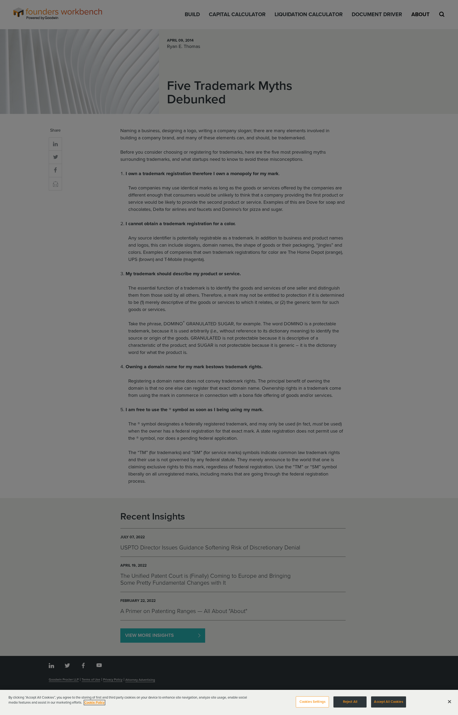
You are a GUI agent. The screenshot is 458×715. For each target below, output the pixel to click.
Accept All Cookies (388, 702)
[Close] (449, 702)
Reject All (350, 702)
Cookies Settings (312, 702)
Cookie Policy (94, 702)
